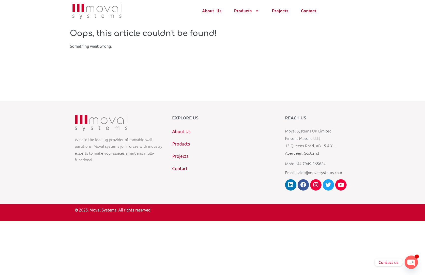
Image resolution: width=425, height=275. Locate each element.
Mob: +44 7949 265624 (305, 163)
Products (243, 11)
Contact (308, 11)
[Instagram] (315, 185)
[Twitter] (328, 185)
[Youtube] (341, 185)
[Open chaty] (411, 262)
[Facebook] (303, 185)
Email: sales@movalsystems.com (313, 172)
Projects (280, 11)
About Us (212, 11)
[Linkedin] (290, 185)
